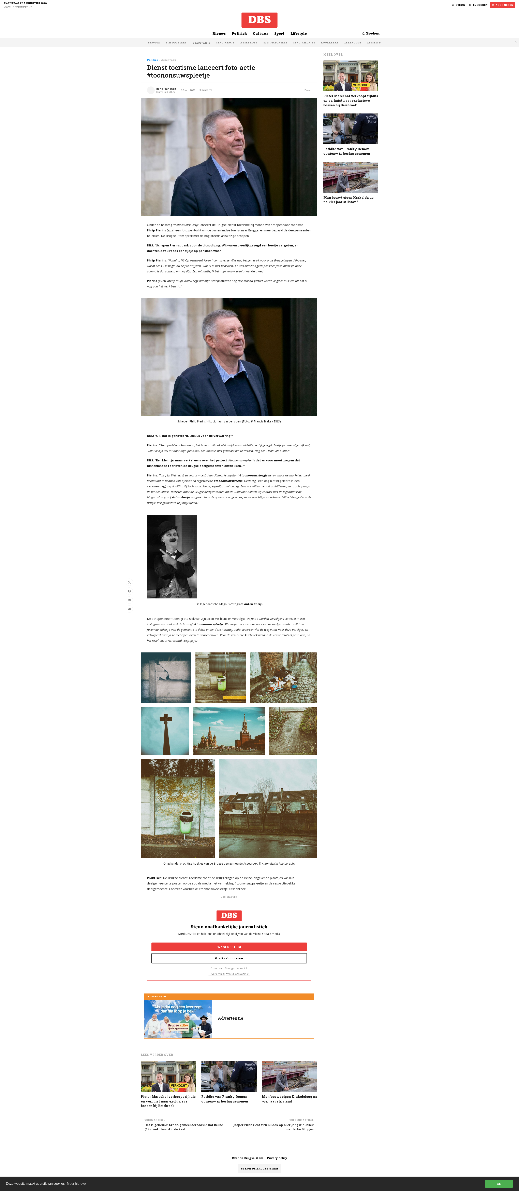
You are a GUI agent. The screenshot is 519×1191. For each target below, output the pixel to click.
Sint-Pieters (176, 42)
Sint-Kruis (225, 42)
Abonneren (504, 4)
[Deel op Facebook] (129, 591)
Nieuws (219, 34)
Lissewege (375, 42)
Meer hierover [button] (77, 1183)
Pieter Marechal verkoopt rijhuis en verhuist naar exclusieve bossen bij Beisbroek (168, 1101)
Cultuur (260, 34)
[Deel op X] (129, 582)
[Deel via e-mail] (129, 609)
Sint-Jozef (201, 42)
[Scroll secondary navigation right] (516, 42)
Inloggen (480, 4)
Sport (279, 34)
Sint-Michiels (275, 42)
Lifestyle (299, 34)
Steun (460, 4)
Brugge (154, 42)
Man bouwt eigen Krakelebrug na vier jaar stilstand (289, 1098)
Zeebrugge (352, 42)
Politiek (239, 34)
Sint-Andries (304, 42)
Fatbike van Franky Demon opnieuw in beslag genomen (224, 1098)
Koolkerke (330, 42)
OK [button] (499, 1183)
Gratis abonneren (229, 958)
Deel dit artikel (229, 897)
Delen (308, 90)
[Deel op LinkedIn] (129, 600)
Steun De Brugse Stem (259, 1168)
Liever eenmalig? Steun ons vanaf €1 (229, 974)
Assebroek (249, 42)
